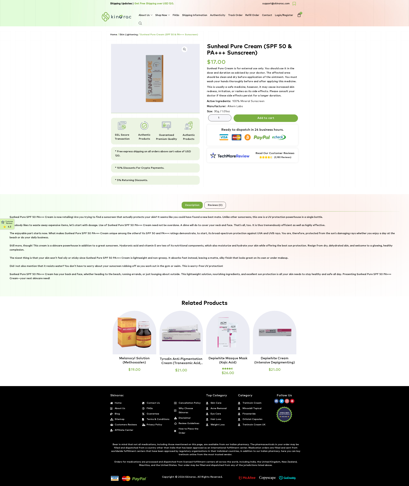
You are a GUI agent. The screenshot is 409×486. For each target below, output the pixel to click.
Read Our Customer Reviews (274, 153)
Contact (267, 15)
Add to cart (265, 118)
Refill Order (252, 15)
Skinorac (190, 477)
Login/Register (284, 15)
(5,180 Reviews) (282, 157)
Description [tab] (192, 205)
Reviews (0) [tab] (215, 205)
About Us (144, 15)
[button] (184, 49)
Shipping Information (194, 15)
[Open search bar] (140, 23)
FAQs (176, 15)
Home (113, 34)
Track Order (235, 15)
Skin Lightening (129, 34)
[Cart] (299, 15)
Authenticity (217, 15)
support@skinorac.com (276, 3)
